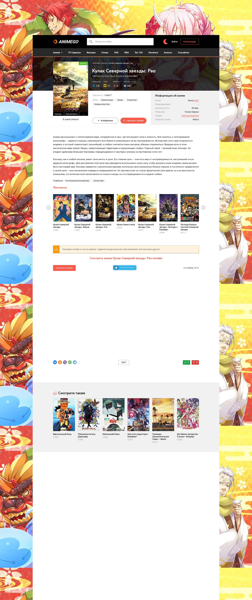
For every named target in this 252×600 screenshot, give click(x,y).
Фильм (104, 63)
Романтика (132, 100)
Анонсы (168, 52)
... (83, 114)
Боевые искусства (102, 104)
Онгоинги (153, 52)
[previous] (49, 208)
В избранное (107, 120)
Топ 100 (139, 52)
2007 (196, 100)
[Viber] (65, 362)
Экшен (120, 100)
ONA (126, 52)
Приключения (107, 100)
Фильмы (91, 52)
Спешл (104, 52)
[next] (203, 208)
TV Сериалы (74, 52)
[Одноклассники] (60, 362)
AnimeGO (68, 41)
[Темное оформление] (165, 41)
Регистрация (189, 41)
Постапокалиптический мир (77, 181)
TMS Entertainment (190, 115)
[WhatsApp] (70, 362)
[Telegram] (75, 362)
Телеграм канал (127, 267)
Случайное (183, 52)
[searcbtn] (91, 42)
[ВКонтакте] (55, 362)
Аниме (56, 52)
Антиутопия (99, 181)
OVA (116, 52)
